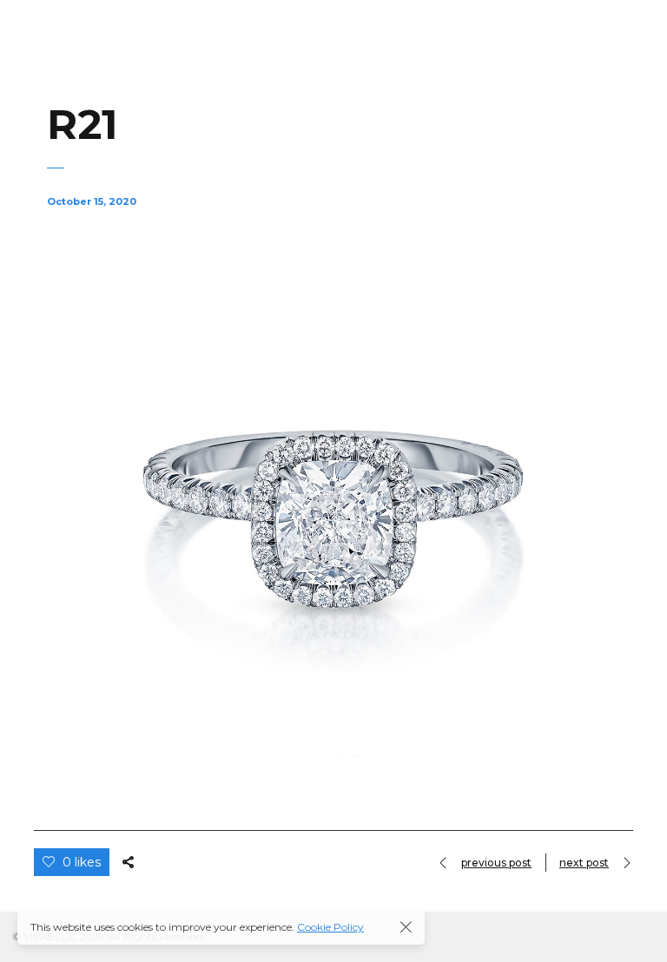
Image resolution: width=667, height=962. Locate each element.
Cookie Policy (330, 926)
